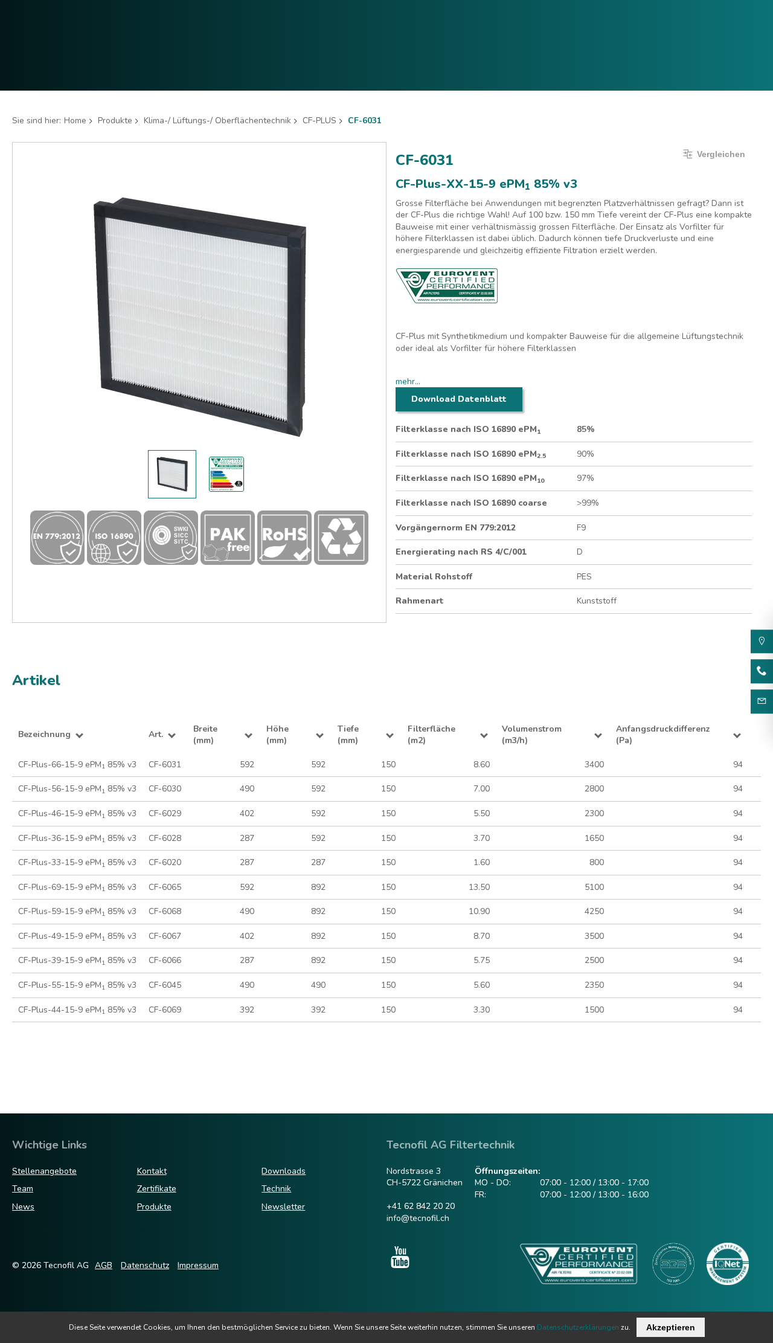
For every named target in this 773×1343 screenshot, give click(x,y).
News (23, 1207)
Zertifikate (156, 1188)
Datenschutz (145, 1265)
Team (22, 1188)
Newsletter (283, 1207)
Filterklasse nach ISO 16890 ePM (468, 430)
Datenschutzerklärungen (578, 1327)
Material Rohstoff (434, 576)
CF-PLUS (319, 120)
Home (75, 120)
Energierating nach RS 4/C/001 (461, 552)
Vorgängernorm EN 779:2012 (456, 527)
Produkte (115, 120)
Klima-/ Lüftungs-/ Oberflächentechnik (217, 120)
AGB (103, 1265)
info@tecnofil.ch (417, 1218)
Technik (276, 1188)
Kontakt (152, 1171)
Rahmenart (420, 601)
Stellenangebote (44, 1171)
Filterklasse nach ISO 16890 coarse (471, 503)
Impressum (198, 1265)
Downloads (283, 1171)
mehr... (408, 381)
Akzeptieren (670, 1327)
